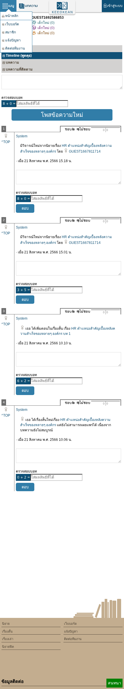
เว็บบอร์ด (12, 24)
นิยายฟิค (8, 646)
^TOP (5, 142)
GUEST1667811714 (85, 151)
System (21, 136)
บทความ (31, 5)
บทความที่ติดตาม (19, 69)
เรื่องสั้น (7, 631)
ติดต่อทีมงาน (15, 48)
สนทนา (114, 683)
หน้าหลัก (11, 16)
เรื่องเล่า (7, 639)
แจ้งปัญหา (13, 40)
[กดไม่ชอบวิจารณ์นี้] (83, 129)
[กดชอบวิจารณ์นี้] (68, 129)
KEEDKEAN (62, 12)
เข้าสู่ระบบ (115, 6)
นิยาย (6, 623)
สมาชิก (10, 32)
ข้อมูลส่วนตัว (15, 49)
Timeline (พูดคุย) (19, 56)
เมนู (11, 5)
